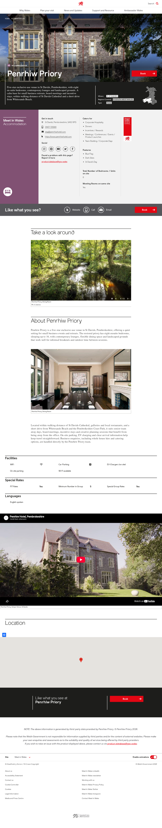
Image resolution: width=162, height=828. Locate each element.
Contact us (9, 780)
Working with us (88, 780)
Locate (4, 635)
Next (128, 298)
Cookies (8, 789)
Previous (116, 298)
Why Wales (24, 10)
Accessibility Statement (14, 776)
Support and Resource (103, 10)
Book (143, 73)
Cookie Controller (12, 785)
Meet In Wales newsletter (91, 776)
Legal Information (12, 794)
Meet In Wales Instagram (91, 794)
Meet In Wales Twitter (90, 789)
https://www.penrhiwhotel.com (58, 136)
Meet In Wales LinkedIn (90, 771)
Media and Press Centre (14, 798)
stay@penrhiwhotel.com (55, 132)
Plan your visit (47, 10)
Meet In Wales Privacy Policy (93, 785)
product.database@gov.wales (54, 161)
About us (8, 771)
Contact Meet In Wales (90, 798)
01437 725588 (50, 127)
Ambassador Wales (133, 10)
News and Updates (73, 10)
